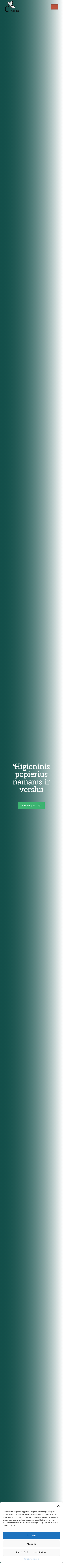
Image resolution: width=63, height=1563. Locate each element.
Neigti (31, 1544)
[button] (58, 1505)
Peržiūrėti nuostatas (31, 1552)
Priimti (31, 1535)
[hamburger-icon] (54, 6)
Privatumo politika (31, 1559)
